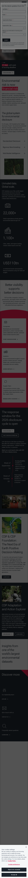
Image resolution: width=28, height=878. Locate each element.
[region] (14, 861)
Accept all (14, 874)
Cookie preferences (14, 864)
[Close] (26, 847)
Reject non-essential (14, 869)
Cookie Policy (12, 861)
